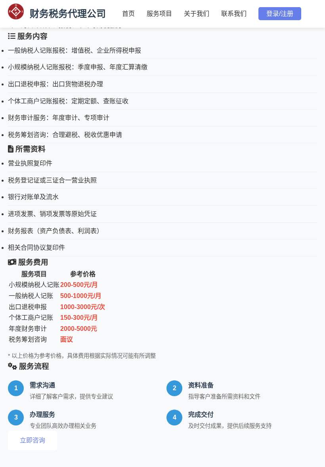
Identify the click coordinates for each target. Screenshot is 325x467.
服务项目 (159, 13)
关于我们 (196, 13)
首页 (128, 13)
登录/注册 (279, 13)
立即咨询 (32, 440)
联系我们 (234, 13)
